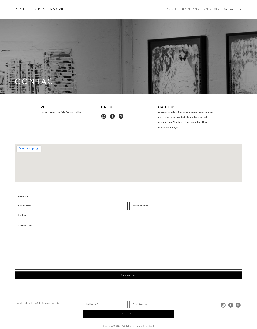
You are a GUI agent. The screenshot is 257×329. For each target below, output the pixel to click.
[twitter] (121, 116)
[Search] (241, 9)
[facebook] (112, 116)
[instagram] (103, 116)
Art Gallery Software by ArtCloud (138, 326)
